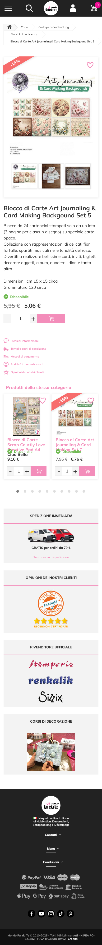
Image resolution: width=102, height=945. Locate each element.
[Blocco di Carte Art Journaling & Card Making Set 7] (75, 416)
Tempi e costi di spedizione (28, 348)
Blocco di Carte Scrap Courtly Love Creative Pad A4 (26, 444)
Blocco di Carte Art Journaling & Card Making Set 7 (75, 444)
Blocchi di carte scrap (24, 34)
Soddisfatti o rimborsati (26, 364)
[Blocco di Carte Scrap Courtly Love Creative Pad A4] (26, 416)
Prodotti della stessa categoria (38, 387)
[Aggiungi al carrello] (51, 318)
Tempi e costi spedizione (51, 557)
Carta (24, 27)
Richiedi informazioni (24, 341)
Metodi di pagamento (25, 356)
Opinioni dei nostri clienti (27, 372)
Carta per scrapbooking (53, 27)
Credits (73, 938)
